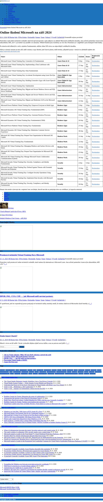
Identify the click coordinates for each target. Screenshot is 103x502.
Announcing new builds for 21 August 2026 (18, 468)
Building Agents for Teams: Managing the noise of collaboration (24, 396)
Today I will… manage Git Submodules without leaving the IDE (24, 388)
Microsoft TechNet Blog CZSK (10, 489)
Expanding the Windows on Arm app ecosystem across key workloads (26, 464)
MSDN (74, 372)
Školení (6, 200)
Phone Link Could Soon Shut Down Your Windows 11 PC (22, 419)
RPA (12, 373)
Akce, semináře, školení (11, 19)
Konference (17, 372)
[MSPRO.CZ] (5, 1)
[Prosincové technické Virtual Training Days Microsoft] (16, 249)
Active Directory (10, 370)
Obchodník (11, 17)
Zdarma (86, 373)
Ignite (99, 370)
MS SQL (81, 372)
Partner (10, 10)
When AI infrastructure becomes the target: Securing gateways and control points (29, 430)
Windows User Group (71, 373)
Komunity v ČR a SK (11, 20)
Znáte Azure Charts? (8, 336)
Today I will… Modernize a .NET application (18, 387)
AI (17, 370)
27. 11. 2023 (4, 259)
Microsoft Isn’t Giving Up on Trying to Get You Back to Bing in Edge (26, 415)
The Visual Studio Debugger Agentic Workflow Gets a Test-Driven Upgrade (28, 381)
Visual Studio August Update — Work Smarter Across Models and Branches (28, 383)
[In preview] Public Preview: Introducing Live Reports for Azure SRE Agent (28, 454)
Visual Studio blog (11, 377)
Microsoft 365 (51, 372)
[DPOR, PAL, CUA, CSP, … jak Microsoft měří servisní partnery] (16, 290)
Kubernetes (24, 372)
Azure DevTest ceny (11, 362)
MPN (69, 372)
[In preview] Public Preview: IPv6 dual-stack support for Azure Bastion (26, 451)
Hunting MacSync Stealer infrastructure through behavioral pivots (25, 436)
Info (16, 37)
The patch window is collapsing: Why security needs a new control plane (27, 432)
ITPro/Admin (12, 6)
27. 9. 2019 (3, 300)
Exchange (81, 370)
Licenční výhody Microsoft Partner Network (19, 356)
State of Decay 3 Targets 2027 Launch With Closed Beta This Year (25, 420)
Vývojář (10, 8)
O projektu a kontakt (11, 494)
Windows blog (10, 460)
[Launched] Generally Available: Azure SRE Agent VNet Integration (26, 456)
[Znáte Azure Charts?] (16, 330)
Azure (6, 193)
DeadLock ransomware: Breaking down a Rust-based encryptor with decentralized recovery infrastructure (37, 439)
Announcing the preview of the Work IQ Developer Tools (22, 398)
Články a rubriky (9, 4)
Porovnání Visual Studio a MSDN (15, 360)
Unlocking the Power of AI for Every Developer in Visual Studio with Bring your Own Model (34, 385)
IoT (11, 372)
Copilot (54, 370)
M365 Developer (10, 392)
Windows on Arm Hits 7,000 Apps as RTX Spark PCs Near (23, 411)
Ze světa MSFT (10, 407)
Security (6, 198)
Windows (50, 373)
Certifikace (40, 370)
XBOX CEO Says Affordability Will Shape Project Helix (22, 417)
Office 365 (98, 372)
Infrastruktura (4, 372)
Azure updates (10, 445)
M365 (6, 196)
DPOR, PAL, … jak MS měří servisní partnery (20, 358)
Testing (35, 373)
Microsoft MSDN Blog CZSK (9, 487)
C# (34, 370)
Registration (96, 61)
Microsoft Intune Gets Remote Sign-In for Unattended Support (24, 413)
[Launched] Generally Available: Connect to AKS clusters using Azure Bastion (29, 452)
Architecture (23, 370)
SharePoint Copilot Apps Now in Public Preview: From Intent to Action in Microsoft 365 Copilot (35, 404)
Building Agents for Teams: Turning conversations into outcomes (24, 402)
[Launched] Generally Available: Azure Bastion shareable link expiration (27, 449)
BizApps (7, 194)
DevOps (70, 370)
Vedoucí (10, 15)
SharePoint (24, 373)
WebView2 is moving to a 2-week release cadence (20, 466)
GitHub (87, 370)
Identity (94, 370)
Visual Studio (42, 373)
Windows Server (59, 373)
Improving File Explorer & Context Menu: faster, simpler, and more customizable (29, 471)
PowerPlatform (5, 373)
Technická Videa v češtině (12, 22)
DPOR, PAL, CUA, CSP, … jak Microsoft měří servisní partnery (26, 296)
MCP (37, 372)
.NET (2, 370)
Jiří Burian (11, 37)
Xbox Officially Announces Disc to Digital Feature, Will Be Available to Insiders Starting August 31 (36, 422)
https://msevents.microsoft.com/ (10, 51)
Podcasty (7, 24)
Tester (10, 13)
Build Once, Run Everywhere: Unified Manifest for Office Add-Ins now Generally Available (33, 400)
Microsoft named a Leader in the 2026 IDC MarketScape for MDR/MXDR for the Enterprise (34, 437)
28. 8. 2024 (3, 37)
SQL (30, 373)
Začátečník (11, 11)
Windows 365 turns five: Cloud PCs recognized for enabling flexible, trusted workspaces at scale (34, 469)
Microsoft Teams (61, 372)
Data (64, 370)
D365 (59, 370)
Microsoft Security (11, 426)
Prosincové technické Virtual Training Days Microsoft (22, 255)
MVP (86, 372)
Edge (76, 370)
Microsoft (42, 372)
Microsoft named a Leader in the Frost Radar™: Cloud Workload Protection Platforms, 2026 (33, 434)
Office (91, 372)
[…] (5, 264)
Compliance (47, 370)
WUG (80, 373)
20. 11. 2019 (4, 340)
